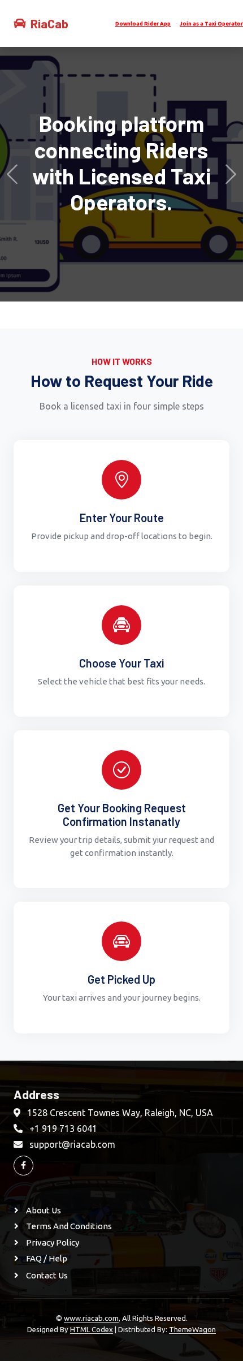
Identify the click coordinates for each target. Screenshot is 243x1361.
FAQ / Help (45, 1258)
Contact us (46, 1275)
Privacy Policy (51, 1242)
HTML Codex (91, 1329)
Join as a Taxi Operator (211, 24)
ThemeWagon (192, 1329)
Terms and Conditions (68, 1226)
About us (42, 1210)
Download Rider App (143, 24)
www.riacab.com (91, 1318)
